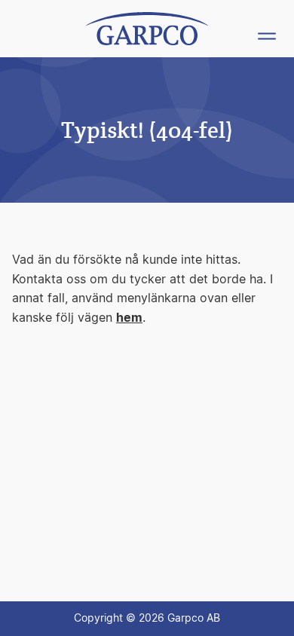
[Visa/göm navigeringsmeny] (267, 36)
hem (129, 318)
